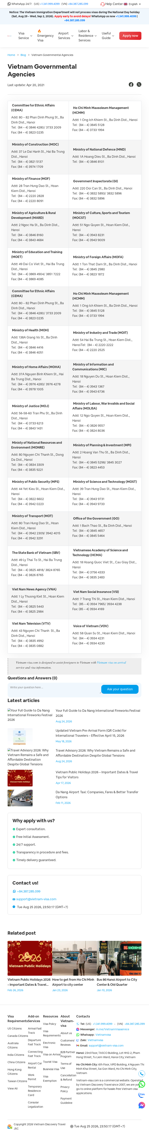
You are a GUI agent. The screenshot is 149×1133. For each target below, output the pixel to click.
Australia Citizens (13, 1045)
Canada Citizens (18, 1036)
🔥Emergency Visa (45, 35)
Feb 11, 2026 (63, 803)
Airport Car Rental (35, 1065)
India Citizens (16, 1055)
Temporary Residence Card (35, 1091)
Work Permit (32, 1077)
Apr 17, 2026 (63, 783)
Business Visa (51, 1069)
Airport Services (64, 35)
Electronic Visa (49, 1045)
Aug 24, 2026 (64, 721)
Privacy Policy (65, 1089)
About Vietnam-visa (67, 1021)
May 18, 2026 (64, 741)
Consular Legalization (35, 1104)
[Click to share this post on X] (139, 86)
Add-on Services (34, 1018)
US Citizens (15, 1028)
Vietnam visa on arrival (111, 662)
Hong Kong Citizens (15, 1072)
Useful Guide (106, 35)
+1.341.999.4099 (50, 4)
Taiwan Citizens (17, 1081)
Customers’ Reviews (68, 1043)
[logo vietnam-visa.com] (9, 36)
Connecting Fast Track (35, 1054)
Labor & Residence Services (86, 35)
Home (11, 55)
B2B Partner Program (68, 1054)
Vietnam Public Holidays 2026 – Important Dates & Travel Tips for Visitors (29, 982)
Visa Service (23, 35)
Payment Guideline (66, 1101)
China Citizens (16, 1062)
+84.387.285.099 (78, 4)
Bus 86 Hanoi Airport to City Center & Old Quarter (117, 982)
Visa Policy (49, 1024)
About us (66, 1033)
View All (12, 1088)
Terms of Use (66, 1066)
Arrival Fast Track (35, 1031)
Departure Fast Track (34, 1042)
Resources (50, 1016)
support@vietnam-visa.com (36, 899)
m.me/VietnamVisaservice (112, 1029)
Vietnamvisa (103, 1034)
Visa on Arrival (52, 1054)
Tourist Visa (50, 1062)
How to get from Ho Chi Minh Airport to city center (73, 982)
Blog (23, 55)
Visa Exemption (50, 1078)
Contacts (83, 1016)
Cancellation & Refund (68, 1077)
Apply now (130, 36)
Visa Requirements (18, 1018)
